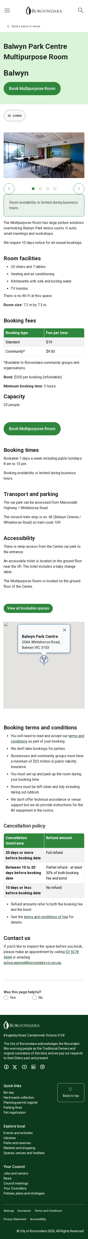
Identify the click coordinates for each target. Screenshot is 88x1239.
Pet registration (15, 1112)
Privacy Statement (15, 1219)
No (40, 997)
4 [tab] (54, 188)
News (8, 1178)
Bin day (9, 1092)
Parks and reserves (17, 1143)
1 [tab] (33, 188)
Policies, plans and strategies (24, 1193)
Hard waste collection (19, 1097)
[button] (44, 660)
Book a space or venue (26, 26)
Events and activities (18, 1133)
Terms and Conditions (48, 1210)
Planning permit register (21, 1102)
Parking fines (13, 1107)
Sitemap (9, 1210)
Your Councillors (15, 1188)
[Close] (64, 629)
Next (79, 188)
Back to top (71, 1096)
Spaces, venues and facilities (24, 1153)
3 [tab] (47, 188)
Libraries (10, 1138)
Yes (13, 997)
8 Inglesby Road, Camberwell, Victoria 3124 (34, 1035)
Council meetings (16, 1183)
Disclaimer (24, 1210)
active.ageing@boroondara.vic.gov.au (32, 963)
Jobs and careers (16, 1173)
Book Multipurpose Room (32, 90)
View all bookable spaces (28, 608)
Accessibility (38, 1219)
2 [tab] (40, 188)
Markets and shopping (19, 1148)
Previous (9, 188)
